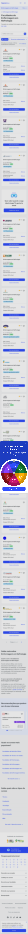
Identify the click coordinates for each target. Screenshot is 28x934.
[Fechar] (25, 443)
